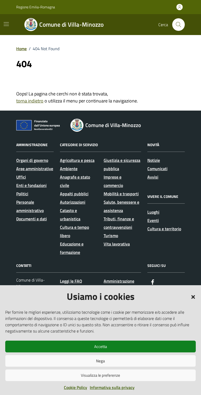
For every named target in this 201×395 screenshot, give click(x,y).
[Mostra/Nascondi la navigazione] (6, 24)
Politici (22, 194)
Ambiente (68, 168)
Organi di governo (32, 160)
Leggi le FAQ (71, 281)
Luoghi (153, 212)
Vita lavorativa (117, 244)
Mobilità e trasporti (121, 194)
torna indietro (29, 100)
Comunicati (157, 168)
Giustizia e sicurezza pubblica (122, 164)
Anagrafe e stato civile (75, 181)
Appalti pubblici (74, 194)
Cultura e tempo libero (74, 231)
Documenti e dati (31, 219)
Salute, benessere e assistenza (121, 206)
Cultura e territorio (164, 229)
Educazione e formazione (71, 248)
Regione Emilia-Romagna (35, 7)
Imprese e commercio (113, 181)
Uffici (21, 177)
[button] (193, 296)
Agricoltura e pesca (77, 160)
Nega (100, 361)
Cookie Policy (75, 387)
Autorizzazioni (72, 202)
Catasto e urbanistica (70, 214)
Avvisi (152, 177)
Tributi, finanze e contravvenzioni (119, 223)
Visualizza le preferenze (100, 375)
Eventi (153, 220)
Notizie (153, 160)
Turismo (111, 235)
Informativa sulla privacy (112, 387)
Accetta (100, 347)
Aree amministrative (34, 168)
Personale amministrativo (30, 206)
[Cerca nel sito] (178, 24)
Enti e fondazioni (31, 185)
